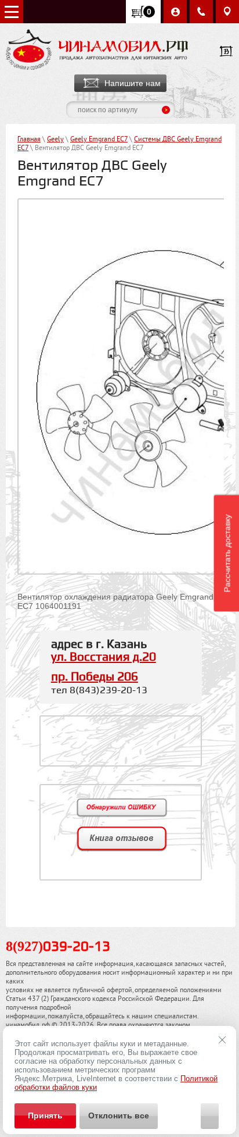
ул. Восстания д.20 (103, 657)
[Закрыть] (222, 1040)
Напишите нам (132, 83)
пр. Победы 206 (94, 677)
